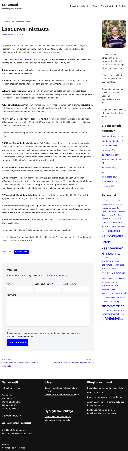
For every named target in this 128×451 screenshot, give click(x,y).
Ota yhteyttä (107, 6)
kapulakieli (114, 230)
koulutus (106, 257)
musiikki (105, 172)
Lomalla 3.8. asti (95, 392)
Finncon (105, 219)
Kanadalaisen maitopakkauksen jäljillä (105, 388)
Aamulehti (105, 201)
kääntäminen (108, 145)
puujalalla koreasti (109, 289)
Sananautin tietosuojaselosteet (16, 423)
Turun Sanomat (109, 314)
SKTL (123, 297)
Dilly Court (118, 215)
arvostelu (113, 208)
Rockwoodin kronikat (110, 294)
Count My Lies (107, 215)
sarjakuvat (106, 298)
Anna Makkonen (113, 201)
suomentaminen (113, 306)
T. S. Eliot (105, 311)
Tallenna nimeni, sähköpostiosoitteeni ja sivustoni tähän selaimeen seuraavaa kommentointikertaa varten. (43, 335)
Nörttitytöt (106, 282)
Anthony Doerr (113, 204)
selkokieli (115, 297)
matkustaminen (109, 268)
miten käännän (21, 252)
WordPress (20, 448)
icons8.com (26, 433)
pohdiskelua (107, 181)
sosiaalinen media (109, 302)
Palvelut (74, 6)
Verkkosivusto (69, 284)
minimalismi (107, 167)
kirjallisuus (106, 150)
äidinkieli (112, 319)
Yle (103, 319)
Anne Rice (105, 204)
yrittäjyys (106, 186)
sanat (122, 293)
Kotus (117, 254)
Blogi (95, 6)
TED (111, 311)
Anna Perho (122, 201)
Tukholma (119, 310)
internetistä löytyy (110, 136)
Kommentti (13, 295)
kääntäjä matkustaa (111, 141)
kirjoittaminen (108, 155)
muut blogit (107, 177)
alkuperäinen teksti (29, 59)
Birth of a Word (120, 212)
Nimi (10, 284)
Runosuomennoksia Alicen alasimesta (104, 397)
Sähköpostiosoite (44, 284)
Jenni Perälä (8, 35)
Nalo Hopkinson (108, 278)
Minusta (85, 6)
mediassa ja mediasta (112, 159)
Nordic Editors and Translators (59, 394)
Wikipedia (120, 314)
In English (121, 6)
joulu (114, 227)
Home (4, 21)
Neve (4, 448)
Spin (119, 301)
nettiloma (120, 278)
